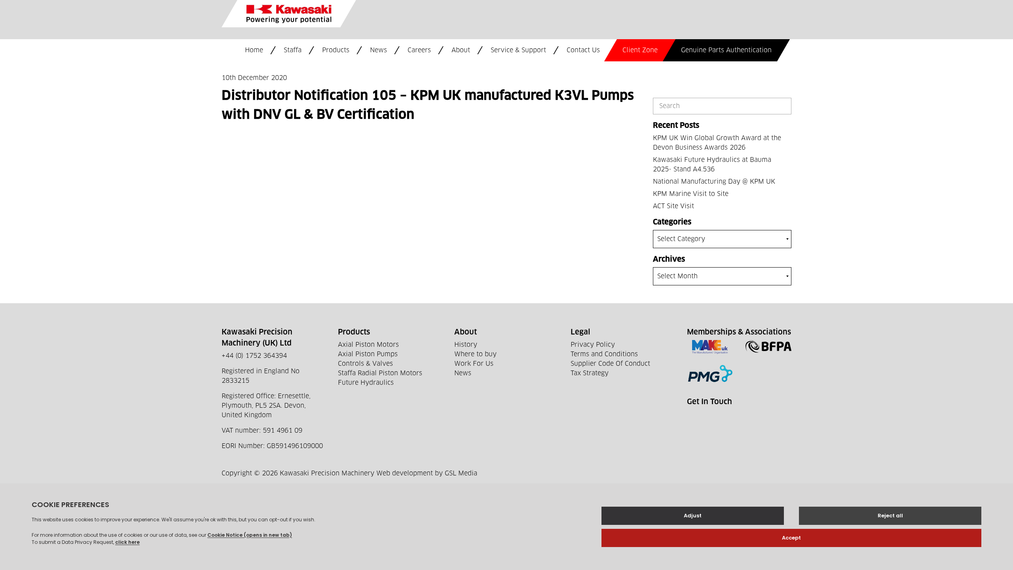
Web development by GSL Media (426, 473)
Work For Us (473, 364)
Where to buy (475, 354)
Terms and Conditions (604, 354)
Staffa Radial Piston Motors (380, 373)
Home (254, 50)
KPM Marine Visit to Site (690, 194)
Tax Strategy (590, 373)
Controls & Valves (365, 364)
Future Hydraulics (366, 383)
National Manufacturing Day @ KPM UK (714, 182)
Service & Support (518, 50)
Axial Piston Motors (368, 345)
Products (335, 50)
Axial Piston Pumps (368, 354)
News (378, 50)
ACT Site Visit (673, 206)
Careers (419, 50)
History (465, 345)
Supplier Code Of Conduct (610, 364)
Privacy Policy (593, 345)
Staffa (293, 50)
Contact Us (583, 50)
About (460, 50)
